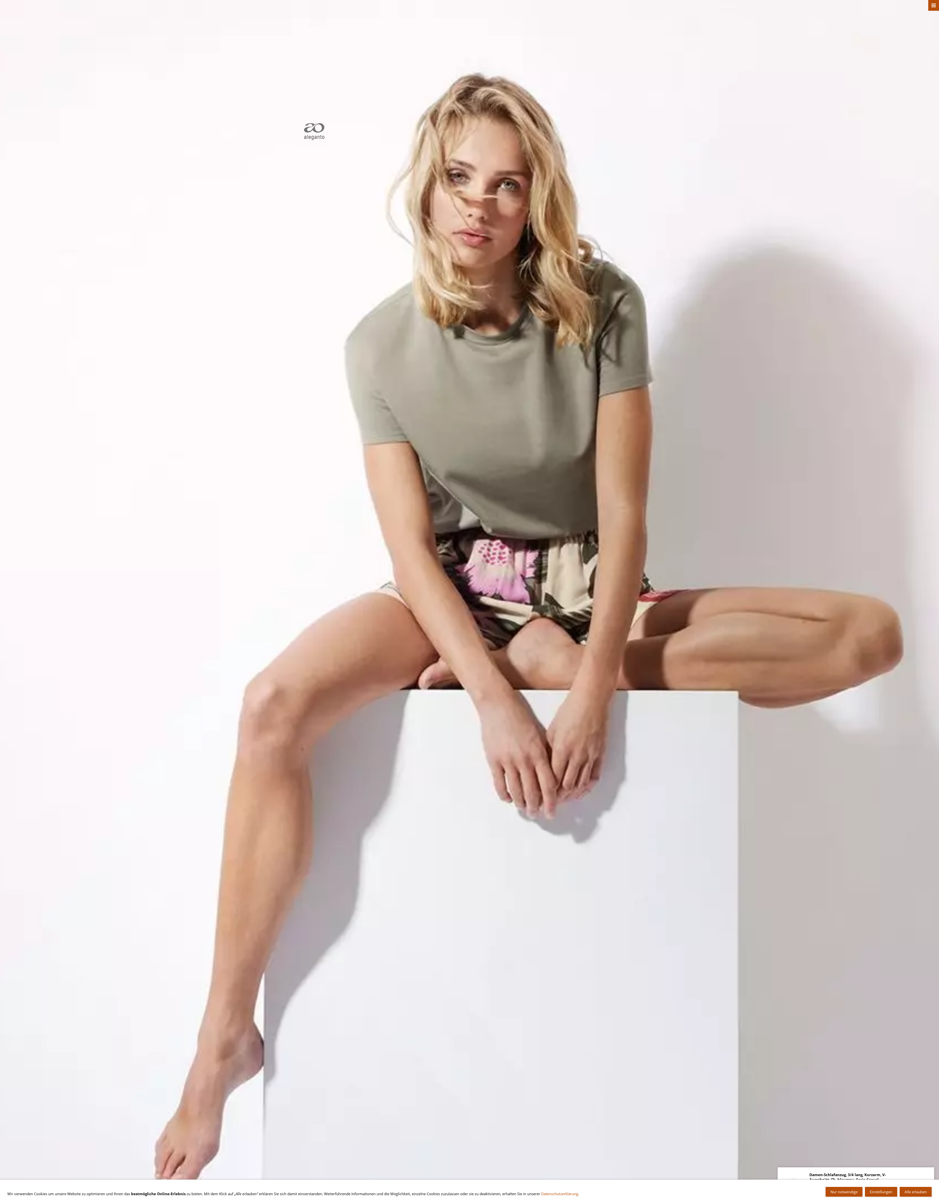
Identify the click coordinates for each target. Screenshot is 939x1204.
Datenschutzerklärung (559, 1193)
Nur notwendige (844, 1191)
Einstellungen (881, 1191)
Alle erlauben (916, 1191)
